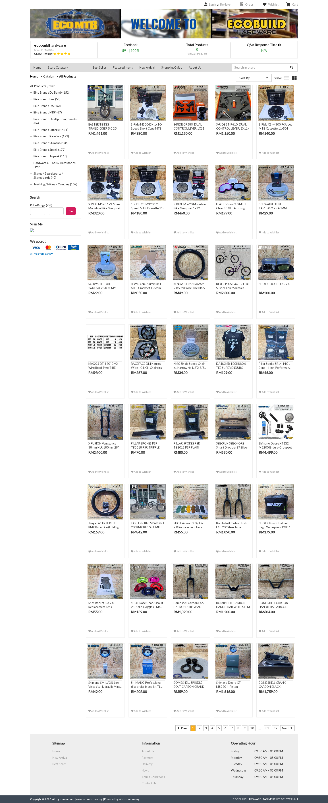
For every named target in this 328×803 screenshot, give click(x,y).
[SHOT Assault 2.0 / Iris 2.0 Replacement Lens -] (190, 502)
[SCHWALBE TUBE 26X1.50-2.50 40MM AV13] (105, 263)
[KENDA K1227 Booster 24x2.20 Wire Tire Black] (190, 263)
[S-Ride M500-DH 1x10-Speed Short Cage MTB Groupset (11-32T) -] (148, 103)
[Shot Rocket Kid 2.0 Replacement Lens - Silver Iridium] (105, 582)
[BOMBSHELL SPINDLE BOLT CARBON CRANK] (190, 661)
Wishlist (273, 4)
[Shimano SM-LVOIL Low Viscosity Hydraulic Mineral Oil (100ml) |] (105, 661)
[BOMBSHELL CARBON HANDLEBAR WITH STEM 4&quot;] (233, 582)
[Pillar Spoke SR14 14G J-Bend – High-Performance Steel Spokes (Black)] (276, 342)
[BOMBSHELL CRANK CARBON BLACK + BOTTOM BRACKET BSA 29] (276, 661)
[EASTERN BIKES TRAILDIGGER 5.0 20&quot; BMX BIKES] (105, 103)
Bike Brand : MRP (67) (47, 112)
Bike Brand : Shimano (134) (51, 143)
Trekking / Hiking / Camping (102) (55, 184)
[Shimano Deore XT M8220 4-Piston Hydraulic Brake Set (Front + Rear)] (233, 661)
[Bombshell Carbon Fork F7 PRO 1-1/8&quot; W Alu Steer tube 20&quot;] (190, 582)
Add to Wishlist (100, 152)
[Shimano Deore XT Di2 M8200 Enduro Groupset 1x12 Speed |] (276, 422)
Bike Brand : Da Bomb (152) (51, 92)
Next (286, 728)
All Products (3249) (43, 86)
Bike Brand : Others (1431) (50, 130)
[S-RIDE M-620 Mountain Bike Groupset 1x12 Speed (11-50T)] (190, 183)
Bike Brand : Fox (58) (46, 99)
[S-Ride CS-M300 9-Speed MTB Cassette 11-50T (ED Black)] (276, 103)
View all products (197, 53)
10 (252, 728)
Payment (147, 757)
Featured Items (123, 67)
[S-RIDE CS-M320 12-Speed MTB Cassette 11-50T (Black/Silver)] (148, 183)
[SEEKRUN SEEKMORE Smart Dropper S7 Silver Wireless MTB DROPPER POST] (233, 422)
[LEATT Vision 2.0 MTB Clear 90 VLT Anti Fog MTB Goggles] (233, 183)
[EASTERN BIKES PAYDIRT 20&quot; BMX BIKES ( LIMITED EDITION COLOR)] (148, 502)
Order (249, 4)
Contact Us (149, 783)
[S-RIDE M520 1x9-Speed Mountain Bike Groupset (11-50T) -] (105, 183)
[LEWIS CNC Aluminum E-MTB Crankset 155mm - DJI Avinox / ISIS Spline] (148, 263)
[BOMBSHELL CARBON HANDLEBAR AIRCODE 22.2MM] (276, 582)
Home (37, 67)
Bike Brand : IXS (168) (47, 106)
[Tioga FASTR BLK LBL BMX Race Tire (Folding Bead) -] (105, 502)
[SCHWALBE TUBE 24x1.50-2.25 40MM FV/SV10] (276, 183)
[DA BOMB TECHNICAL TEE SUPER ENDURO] (233, 342)
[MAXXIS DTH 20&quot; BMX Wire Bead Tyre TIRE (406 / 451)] (105, 342)
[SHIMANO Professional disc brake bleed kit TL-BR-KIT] (148, 661)
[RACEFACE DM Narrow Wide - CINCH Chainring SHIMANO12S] (148, 342)
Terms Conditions (153, 777)
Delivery (147, 764)
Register (225, 4)
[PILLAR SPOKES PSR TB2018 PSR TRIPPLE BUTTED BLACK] (148, 422)
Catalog (48, 76)
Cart (295, 4)
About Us (195, 67)
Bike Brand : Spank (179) (49, 149)
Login (212, 4)
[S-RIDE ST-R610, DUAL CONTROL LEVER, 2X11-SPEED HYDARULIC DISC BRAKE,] (233, 103)
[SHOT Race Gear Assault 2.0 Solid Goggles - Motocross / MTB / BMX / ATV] (148, 582)
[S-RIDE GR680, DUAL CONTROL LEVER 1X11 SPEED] (190, 103)
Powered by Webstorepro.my (121, 799)
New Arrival (147, 67)
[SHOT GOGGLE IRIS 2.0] (276, 263)
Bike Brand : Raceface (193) (51, 136)
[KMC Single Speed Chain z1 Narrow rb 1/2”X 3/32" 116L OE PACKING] (190, 342)
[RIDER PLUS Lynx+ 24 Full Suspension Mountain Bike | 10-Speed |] (233, 263)
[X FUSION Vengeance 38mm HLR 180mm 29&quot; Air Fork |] (105, 422)
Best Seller (99, 67)
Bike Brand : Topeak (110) (50, 156)
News (145, 770)
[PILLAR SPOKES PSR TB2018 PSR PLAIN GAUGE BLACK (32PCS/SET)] (190, 422)
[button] (67, 67)
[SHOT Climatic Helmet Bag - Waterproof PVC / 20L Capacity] (276, 502)
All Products (67, 76)
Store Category (58, 67)
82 (275, 728)
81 (267, 728)
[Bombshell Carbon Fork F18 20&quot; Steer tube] (233, 502)
